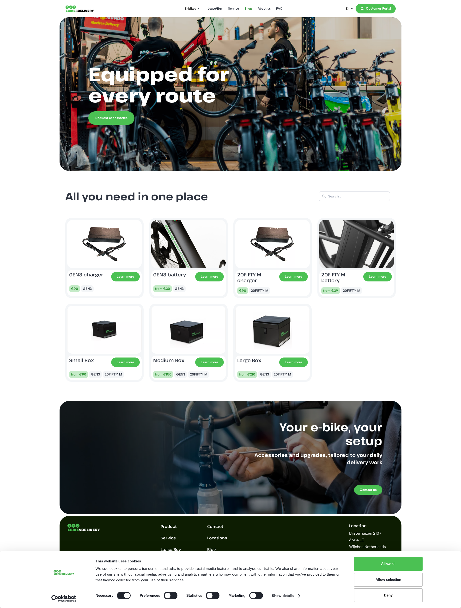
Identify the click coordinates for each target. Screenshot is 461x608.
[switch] (170, 595)
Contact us (368, 490)
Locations (217, 538)
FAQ (279, 8)
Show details (283, 596)
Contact (215, 526)
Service (233, 8)
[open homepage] (84, 8)
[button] (190, 9)
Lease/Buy (215, 8)
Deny (388, 595)
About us (264, 8)
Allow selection (388, 580)
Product (169, 526)
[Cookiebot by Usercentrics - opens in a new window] (64, 598)
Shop (248, 8)
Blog (211, 549)
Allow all (388, 564)
